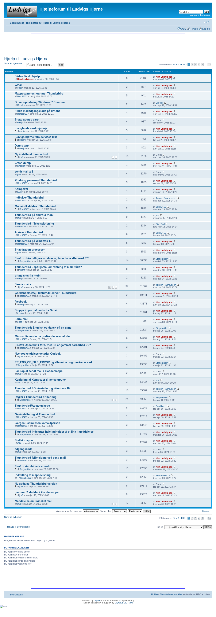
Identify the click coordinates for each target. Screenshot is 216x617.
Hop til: (159, 527)
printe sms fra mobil (28, 275)
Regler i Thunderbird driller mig (36, 397)
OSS (183, 28)
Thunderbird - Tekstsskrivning (34, 223)
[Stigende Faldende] (139, 511)
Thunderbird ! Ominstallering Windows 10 (42, 388)
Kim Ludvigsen (25, 79)
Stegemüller (25, 261)
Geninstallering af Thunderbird (35, 414)
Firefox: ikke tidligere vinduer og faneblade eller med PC (52, 258)
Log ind (206, 28)
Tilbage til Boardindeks (18, 526)
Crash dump (23, 163)
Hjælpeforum (33, 23)
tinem (22, 270)
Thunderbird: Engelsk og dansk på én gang (43, 327)
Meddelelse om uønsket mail (33, 501)
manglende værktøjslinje (31, 128)
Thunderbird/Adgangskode (32, 405)
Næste (205, 511)
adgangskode (23, 449)
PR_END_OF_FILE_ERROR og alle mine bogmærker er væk (54, 362)
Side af (179, 64)
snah (19, 322)
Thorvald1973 (24, 478)
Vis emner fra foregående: (69, 511)
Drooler (21, 105)
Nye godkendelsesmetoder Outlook (38, 353)
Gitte (19, 443)
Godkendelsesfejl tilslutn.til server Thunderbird (46, 293)
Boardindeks (17, 23)
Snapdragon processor (30, 249)
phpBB (97, 600)
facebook (21, 301)
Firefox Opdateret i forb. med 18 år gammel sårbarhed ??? (53, 345)
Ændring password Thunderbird (36, 180)
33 (209, 64)
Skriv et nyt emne (13, 63)
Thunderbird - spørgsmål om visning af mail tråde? (48, 267)
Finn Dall (21, 226)
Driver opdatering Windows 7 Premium (40, 102)
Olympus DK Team (124, 603)
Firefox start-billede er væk (32, 466)
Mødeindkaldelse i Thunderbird (35, 206)
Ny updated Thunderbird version (36, 483)
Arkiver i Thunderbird (29, 232)
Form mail (21, 319)
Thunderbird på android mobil (34, 215)
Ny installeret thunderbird (31, 154)
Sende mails (23, 284)
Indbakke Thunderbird (29, 197)
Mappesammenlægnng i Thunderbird (39, 93)
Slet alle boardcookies (171, 594)
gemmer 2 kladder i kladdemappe (36, 492)
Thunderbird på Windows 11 (33, 241)
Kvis (19, 192)
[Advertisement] (108, 42)
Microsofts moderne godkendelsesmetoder (43, 336)
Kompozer (21, 189)
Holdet (154, 594)
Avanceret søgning (200, 15)
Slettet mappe (24, 440)
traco (20, 313)
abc (19, 382)
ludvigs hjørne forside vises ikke (36, 136)
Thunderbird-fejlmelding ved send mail (40, 457)
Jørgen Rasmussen (166, 198)
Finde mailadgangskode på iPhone (37, 110)
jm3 (21, 157)
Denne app (22, 145)
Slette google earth (27, 119)
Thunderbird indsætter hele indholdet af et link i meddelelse (54, 431)
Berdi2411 (22, 96)
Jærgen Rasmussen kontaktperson (37, 423)
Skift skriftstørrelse (207, 22)
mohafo (23, 460)
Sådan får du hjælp (27, 76)
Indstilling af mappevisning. (33, 475)
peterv (22, 139)
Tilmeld (194, 28)
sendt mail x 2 (24, 171)
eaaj (19, 87)
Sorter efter (106, 511)
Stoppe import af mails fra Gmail (36, 310)
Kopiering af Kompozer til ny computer (40, 379)
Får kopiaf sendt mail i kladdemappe (38, 371)
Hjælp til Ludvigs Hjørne (56, 23)
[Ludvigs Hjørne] (22, 10)
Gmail (19, 84)
